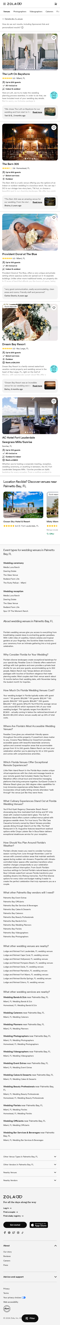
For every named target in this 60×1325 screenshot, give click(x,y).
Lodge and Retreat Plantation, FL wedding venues (25, 971)
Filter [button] (32, 1318)
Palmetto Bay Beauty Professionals (18, 917)
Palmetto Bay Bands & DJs (15, 921)
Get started (15, 1225)
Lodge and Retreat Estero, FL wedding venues (23, 982)
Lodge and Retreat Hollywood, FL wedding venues (25, 959)
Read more (37, 112)
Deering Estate (9, 571)
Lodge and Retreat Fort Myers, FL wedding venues (25, 974)
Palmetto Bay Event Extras (14, 898)
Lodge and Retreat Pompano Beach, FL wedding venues (28, 963)
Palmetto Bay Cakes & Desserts (17, 909)
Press (5, 1265)
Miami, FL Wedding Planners (15, 1029)
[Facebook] (4, 1233)
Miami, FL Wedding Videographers (18, 1056)
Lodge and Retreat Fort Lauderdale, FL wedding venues (28, 951)
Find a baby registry (12, 1216)
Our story (7, 1252)
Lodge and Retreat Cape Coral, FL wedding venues (25, 955)
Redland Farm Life (11, 579)
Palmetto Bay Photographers (15, 936)
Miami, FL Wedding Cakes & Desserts (19, 1079)
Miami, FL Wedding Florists (15, 1110)
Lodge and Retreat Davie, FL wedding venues (23, 967)
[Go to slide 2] (28, 68)
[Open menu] (4, 4)
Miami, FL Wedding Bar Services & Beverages (23, 1140)
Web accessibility (10, 1302)
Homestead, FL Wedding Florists (17, 1113)
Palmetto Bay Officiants (13, 901)
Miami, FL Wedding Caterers (15, 1017)
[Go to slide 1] (25, 68)
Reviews (7, 1256)
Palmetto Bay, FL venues (14, 19)
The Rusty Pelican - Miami (14, 583)
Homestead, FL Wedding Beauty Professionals (23, 1098)
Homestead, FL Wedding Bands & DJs (20, 1005)
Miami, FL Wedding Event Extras (17, 1067)
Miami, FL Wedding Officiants (16, 1125)
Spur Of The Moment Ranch (15, 611)
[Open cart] (55, 4)
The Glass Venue (10, 575)
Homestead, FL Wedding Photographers (21, 1044)
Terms (6, 1293)
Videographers (36, 11)
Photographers (19, 11)
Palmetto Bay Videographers (15, 933)
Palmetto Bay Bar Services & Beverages (20, 905)
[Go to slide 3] (30, 68)
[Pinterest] (9, 1233)
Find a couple (9, 1212)
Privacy (6, 1289)
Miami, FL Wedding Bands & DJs (17, 1001)
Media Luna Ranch (11, 567)
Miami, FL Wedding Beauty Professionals (21, 1094)
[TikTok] (22, 1233)
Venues (6, 11)
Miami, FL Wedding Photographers (18, 1040)
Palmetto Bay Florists (12, 929)
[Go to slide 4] (32, 68)
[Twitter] (13, 1233)
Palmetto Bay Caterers (13, 913)
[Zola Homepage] (14, 4)
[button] (53, 37)
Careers (6, 1261)
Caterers (49, 11)
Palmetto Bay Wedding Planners (17, 925)
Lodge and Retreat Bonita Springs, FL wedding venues (27, 978)
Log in (6, 1208)
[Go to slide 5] (34, 68)
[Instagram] (18, 1233)
